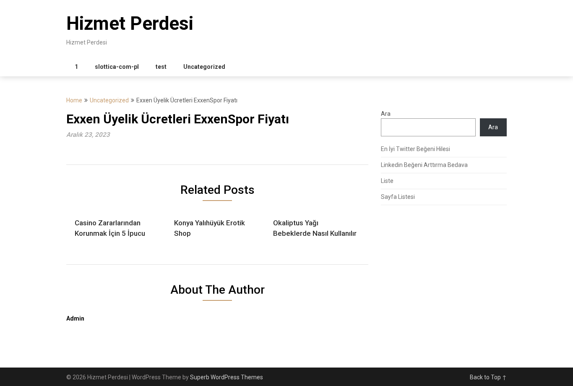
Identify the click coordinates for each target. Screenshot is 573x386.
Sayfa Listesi (398, 196)
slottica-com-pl (117, 66)
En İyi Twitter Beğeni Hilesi (415, 149)
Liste (387, 180)
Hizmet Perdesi (129, 23)
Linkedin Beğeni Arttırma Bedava (424, 165)
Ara (386, 113)
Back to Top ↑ (488, 377)
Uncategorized (204, 66)
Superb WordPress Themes (226, 377)
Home (74, 100)
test (161, 66)
